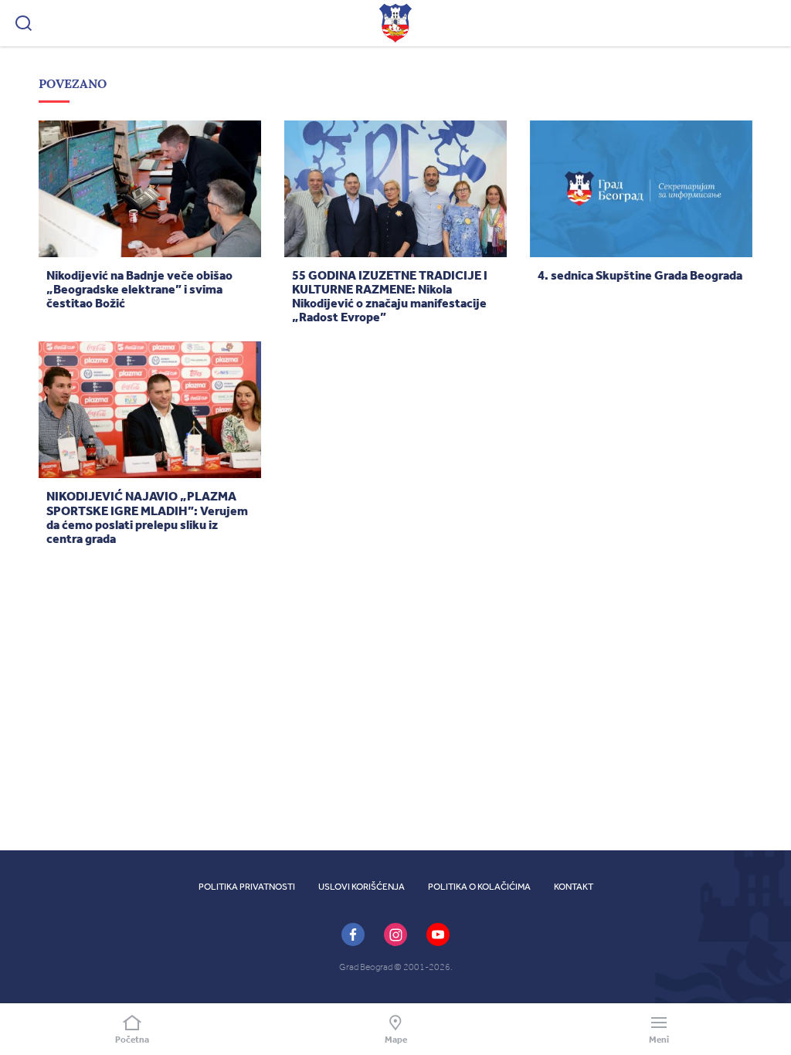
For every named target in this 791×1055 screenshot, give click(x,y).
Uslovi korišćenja (361, 886)
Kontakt (573, 886)
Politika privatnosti (247, 886)
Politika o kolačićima (479, 886)
